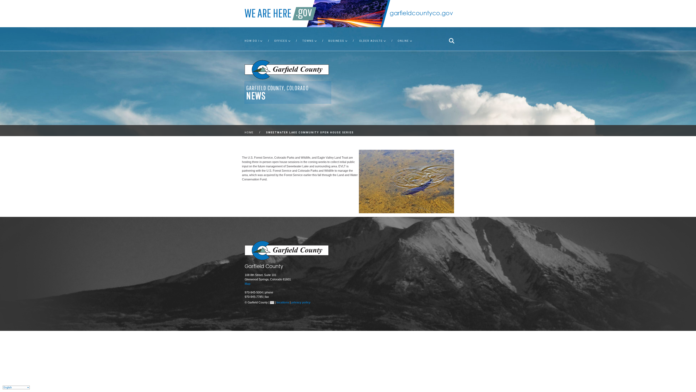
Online (403, 40)
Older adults (371, 40)
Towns (308, 40)
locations (283, 302)
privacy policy (300, 302)
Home (249, 132)
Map (247, 283)
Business (336, 40)
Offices (280, 40)
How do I (252, 40)
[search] (451, 41)
